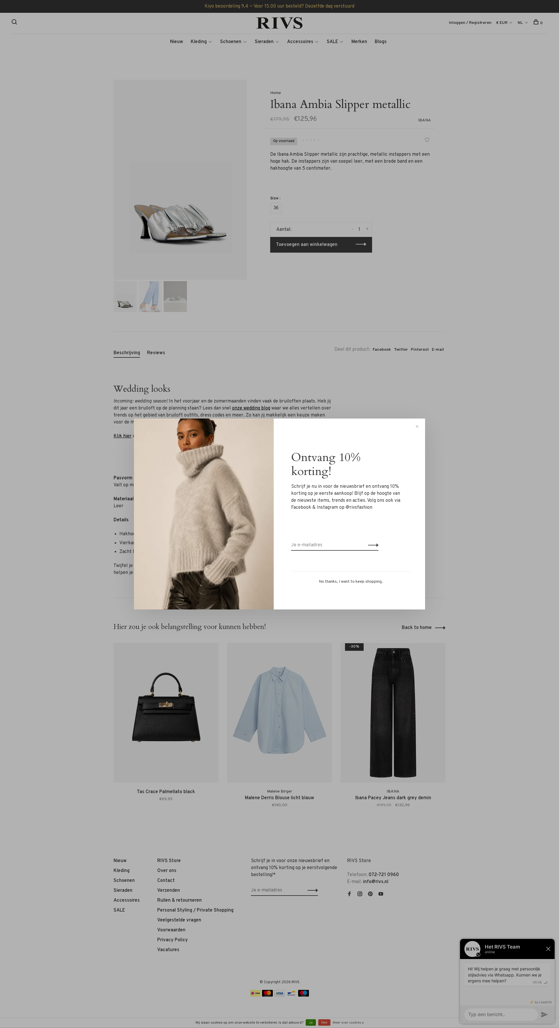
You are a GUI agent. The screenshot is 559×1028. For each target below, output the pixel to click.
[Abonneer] (371, 545)
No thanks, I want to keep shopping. (351, 581)
